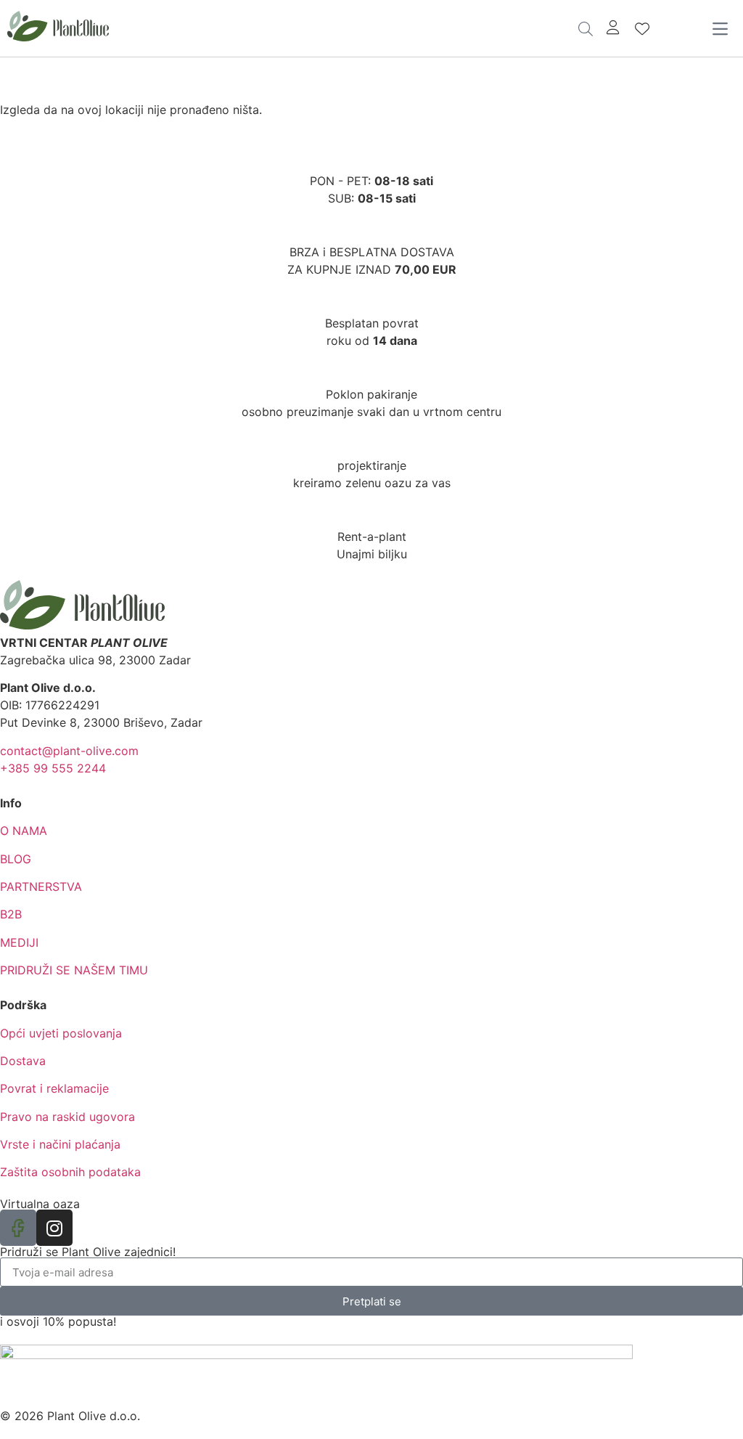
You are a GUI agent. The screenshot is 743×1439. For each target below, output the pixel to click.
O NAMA (23, 830)
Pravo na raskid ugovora (67, 1116)
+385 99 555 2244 (53, 768)
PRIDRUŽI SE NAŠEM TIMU (74, 970)
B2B (11, 914)
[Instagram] (54, 1228)
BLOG (15, 859)
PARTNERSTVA (41, 886)
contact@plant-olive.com (69, 750)
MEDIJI (19, 942)
